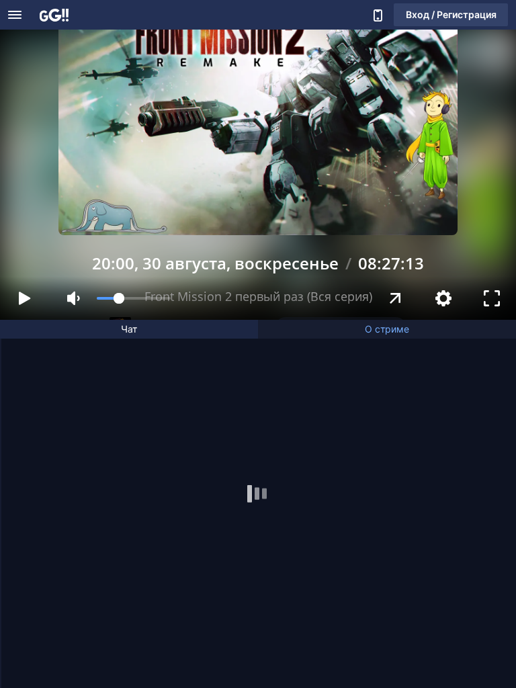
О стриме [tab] (387, 329)
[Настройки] (443, 298)
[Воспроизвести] (24, 298)
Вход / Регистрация (451, 14)
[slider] (134, 298)
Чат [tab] (129, 329)
